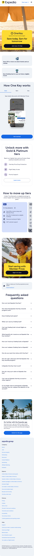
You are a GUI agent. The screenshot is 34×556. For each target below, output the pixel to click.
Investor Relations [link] (5, 460)
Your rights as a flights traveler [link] (8, 540)
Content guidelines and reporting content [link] (11, 518)
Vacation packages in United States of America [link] (12, 481)
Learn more (17, 180)
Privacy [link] (3, 500)
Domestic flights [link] (5, 484)
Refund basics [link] (5, 532)
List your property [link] (5, 452)
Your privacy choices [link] (6, 516)
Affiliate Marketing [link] (6, 465)
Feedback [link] (4, 467)
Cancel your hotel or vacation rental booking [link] (11, 527)
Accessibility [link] (4, 513)
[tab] (5, 90)
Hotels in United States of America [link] (9, 476)
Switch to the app (17, 433)
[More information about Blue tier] (14, 208)
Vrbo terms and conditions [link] (7, 510)
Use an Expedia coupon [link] (7, 535)
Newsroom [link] (4, 457)
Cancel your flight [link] (5, 530)
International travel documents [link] (8, 537)
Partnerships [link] (4, 454)
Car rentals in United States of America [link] (10, 486)
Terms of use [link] (4, 505)
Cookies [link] (3, 503)
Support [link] (3, 525)
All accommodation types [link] (7, 489)
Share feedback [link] (10, 287)
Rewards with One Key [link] (7, 491)
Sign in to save (17, 272)
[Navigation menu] (31, 2)
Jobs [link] (3, 449)
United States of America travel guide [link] (10, 474)
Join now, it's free (17, 46)
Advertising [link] (4, 462)
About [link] (3, 447)
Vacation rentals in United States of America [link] (11, 479)
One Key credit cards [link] (6, 494)
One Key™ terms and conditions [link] (8, 508)
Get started (17, 136)
